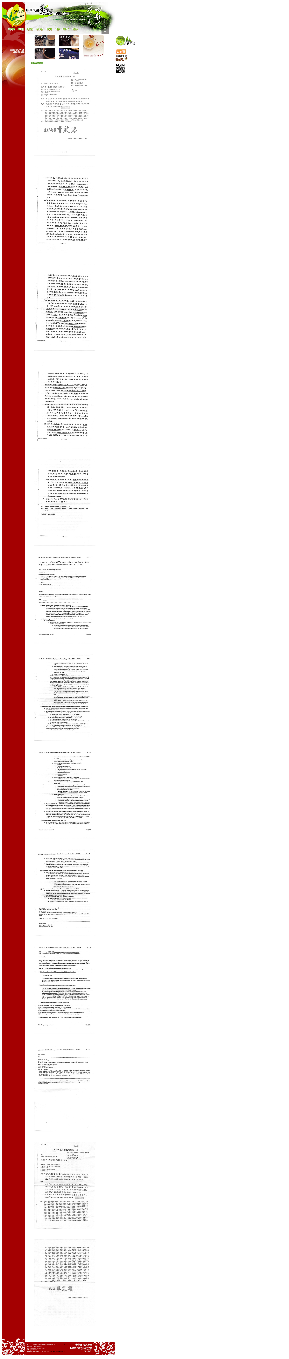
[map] (63, 1345)
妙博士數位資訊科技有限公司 (57, 1351)
